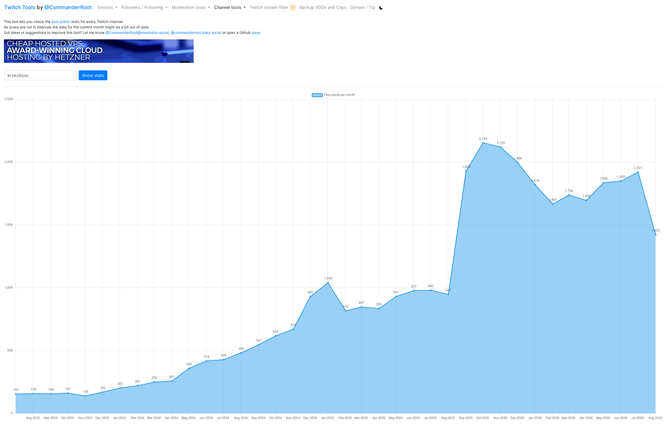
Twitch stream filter (269, 7)
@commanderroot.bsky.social (196, 32)
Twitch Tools (19, 7)
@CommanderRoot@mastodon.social (137, 32)
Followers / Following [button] (142, 7)
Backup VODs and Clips (323, 7)
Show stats (93, 75)
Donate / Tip (362, 7)
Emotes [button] (106, 7)
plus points (61, 21)
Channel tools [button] (228, 7)
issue (256, 32)
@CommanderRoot (68, 7)
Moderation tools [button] (189, 7)
